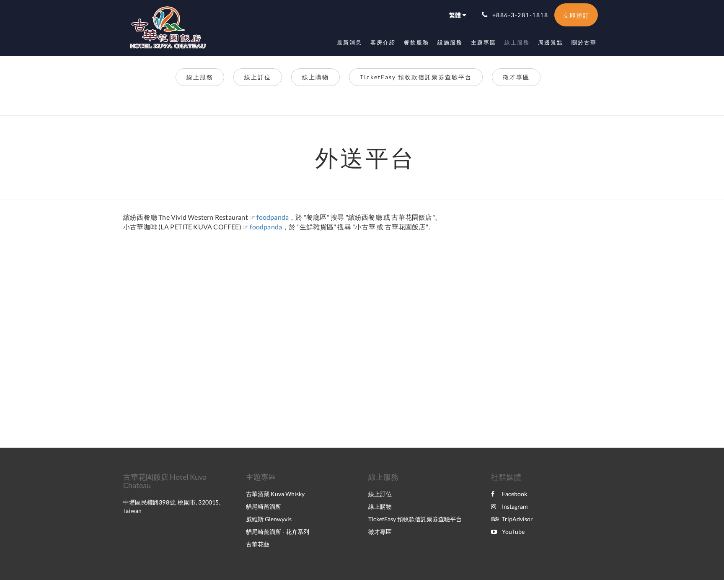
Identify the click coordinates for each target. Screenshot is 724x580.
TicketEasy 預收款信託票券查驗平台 (416, 77)
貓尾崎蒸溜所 (263, 506)
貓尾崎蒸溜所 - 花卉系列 (277, 531)
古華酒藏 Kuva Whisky (275, 493)
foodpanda (272, 217)
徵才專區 (516, 77)
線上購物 (315, 77)
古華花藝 (257, 544)
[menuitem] (349, 42)
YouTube (513, 531)
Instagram (515, 506)
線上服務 (199, 77)
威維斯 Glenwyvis (269, 519)
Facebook (514, 493)
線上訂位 (257, 77)
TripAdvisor (517, 519)
